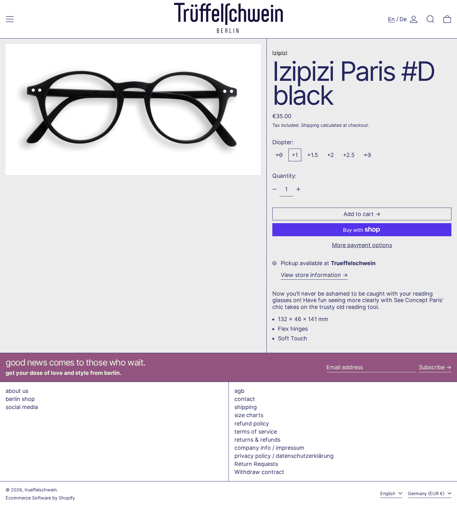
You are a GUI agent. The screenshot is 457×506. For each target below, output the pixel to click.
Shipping (310, 125)
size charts (248, 415)
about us (17, 391)
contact (244, 399)
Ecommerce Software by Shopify (40, 497)
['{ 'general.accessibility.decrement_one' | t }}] (274, 189)
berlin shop (20, 399)
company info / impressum (269, 447)
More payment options (362, 245)
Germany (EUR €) (427, 493)
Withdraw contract (259, 472)
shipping (245, 407)
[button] (430, 19)
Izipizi (279, 53)
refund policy (251, 423)
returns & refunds (257, 439)
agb (239, 391)
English (388, 493)
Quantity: (284, 175)
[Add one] (298, 189)
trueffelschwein (41, 489)
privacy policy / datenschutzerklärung (284, 456)
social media (22, 407)
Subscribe (432, 367)
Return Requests (256, 464)
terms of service (255, 431)
